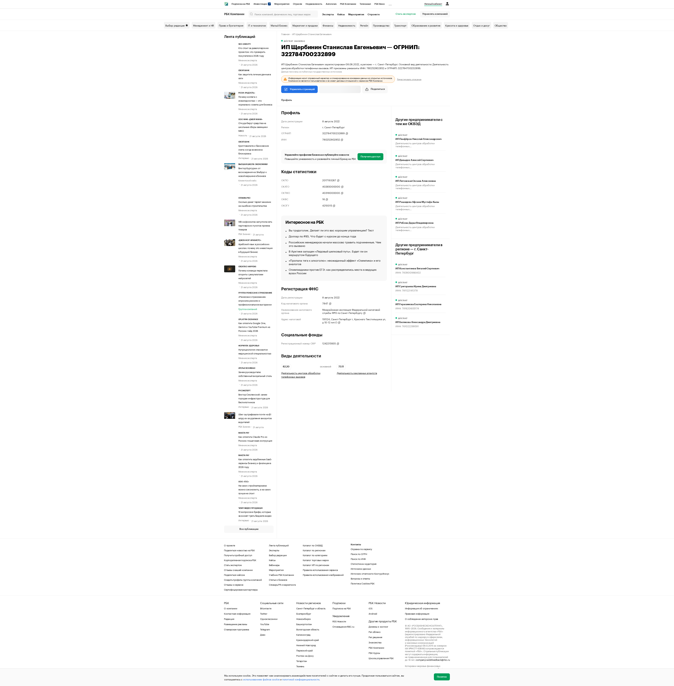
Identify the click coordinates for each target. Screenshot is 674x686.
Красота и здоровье (456, 25)
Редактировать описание (409, 79)
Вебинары (274, 565)
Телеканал (365, 4)
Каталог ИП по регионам (316, 565)
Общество (501, 25)
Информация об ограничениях (421, 608)
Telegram (265, 629)
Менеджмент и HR (203, 25)
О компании (230, 608)
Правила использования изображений (323, 574)
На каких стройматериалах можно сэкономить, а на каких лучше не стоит (254, 489)
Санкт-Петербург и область (310, 608)
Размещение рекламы (235, 624)
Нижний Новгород (306, 645)
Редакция (229, 618)
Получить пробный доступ (238, 555)
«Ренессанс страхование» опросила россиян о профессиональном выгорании (255, 300)
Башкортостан (304, 624)
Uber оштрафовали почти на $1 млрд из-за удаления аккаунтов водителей (255, 418)
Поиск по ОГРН (359, 553)
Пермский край (304, 650)
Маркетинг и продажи (305, 25)
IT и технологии (257, 25)
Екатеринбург (303, 613)
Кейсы (341, 14)
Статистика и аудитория (364, 563)
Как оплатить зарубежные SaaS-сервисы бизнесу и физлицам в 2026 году (255, 462)
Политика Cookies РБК (363, 583)
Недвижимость (314, 4)
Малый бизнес (279, 25)
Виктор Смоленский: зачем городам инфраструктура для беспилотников (254, 398)
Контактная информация (237, 613)
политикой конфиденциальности (300, 679)
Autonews (331, 4)
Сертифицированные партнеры (241, 589)
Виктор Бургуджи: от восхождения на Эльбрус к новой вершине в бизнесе (252, 171)
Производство (381, 25)
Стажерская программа (236, 629)
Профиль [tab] (286, 100)
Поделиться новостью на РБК (239, 550)
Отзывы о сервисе (233, 584)
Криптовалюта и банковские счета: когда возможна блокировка (253, 149)
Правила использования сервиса (320, 569)
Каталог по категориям (315, 555)
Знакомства (375, 642)
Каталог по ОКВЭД (313, 545)
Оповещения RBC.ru (343, 626)
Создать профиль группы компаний (243, 579)
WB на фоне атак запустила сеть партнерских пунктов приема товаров (255, 225)
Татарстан (301, 660)
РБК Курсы (374, 652)
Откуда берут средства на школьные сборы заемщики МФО (253, 126)
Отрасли (297, 4)
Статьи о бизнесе (278, 579)
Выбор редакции (175, 25)
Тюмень (300, 666)
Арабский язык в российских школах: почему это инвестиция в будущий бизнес (255, 247)
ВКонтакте (265, 608)
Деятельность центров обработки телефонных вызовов (300, 374)
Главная (285, 34)
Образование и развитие (425, 25)
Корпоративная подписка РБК (240, 560)
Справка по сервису (361, 549)
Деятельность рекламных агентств (357, 373)
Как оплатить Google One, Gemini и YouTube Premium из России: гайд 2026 (254, 326)
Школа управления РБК (381, 658)
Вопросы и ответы (360, 578)
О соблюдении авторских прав (421, 618)
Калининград (303, 634)
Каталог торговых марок (316, 560)
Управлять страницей (302, 89)
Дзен (262, 634)
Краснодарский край (307, 639)
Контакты (356, 544)
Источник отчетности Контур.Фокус (370, 573)
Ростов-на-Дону (304, 655)
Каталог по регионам (314, 550)
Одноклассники (268, 618)
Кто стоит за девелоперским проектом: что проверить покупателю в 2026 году (253, 51)
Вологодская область (307, 629)
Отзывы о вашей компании (238, 569)
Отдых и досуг (481, 25)
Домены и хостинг (378, 626)
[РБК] (226, 4)
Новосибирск (303, 618)
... (390, 3)
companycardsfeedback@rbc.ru (433, 659)
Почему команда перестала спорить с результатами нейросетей (252, 274)
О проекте (374, 14)
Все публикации (248, 529)
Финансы (328, 25)
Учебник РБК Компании (281, 574)
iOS (370, 608)
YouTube (264, 624)
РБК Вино (379, 4)
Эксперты (328, 14)
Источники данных (361, 568)
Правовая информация (417, 613)
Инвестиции (260, 4)
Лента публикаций (239, 37)
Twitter (263, 613)
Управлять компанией (435, 14)
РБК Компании (348, 4)
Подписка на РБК (241, 4)
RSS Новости (339, 621)
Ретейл (364, 25)
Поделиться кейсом (234, 574)
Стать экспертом (406, 14)
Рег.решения (375, 637)
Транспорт (400, 25)
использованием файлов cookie (261, 679)
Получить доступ (370, 156)
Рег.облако (374, 631)
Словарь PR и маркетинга (282, 584)
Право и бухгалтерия (231, 25)
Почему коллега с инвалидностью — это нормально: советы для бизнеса (255, 100)
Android (373, 613)
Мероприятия (281, 4)
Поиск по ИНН (358, 558)
